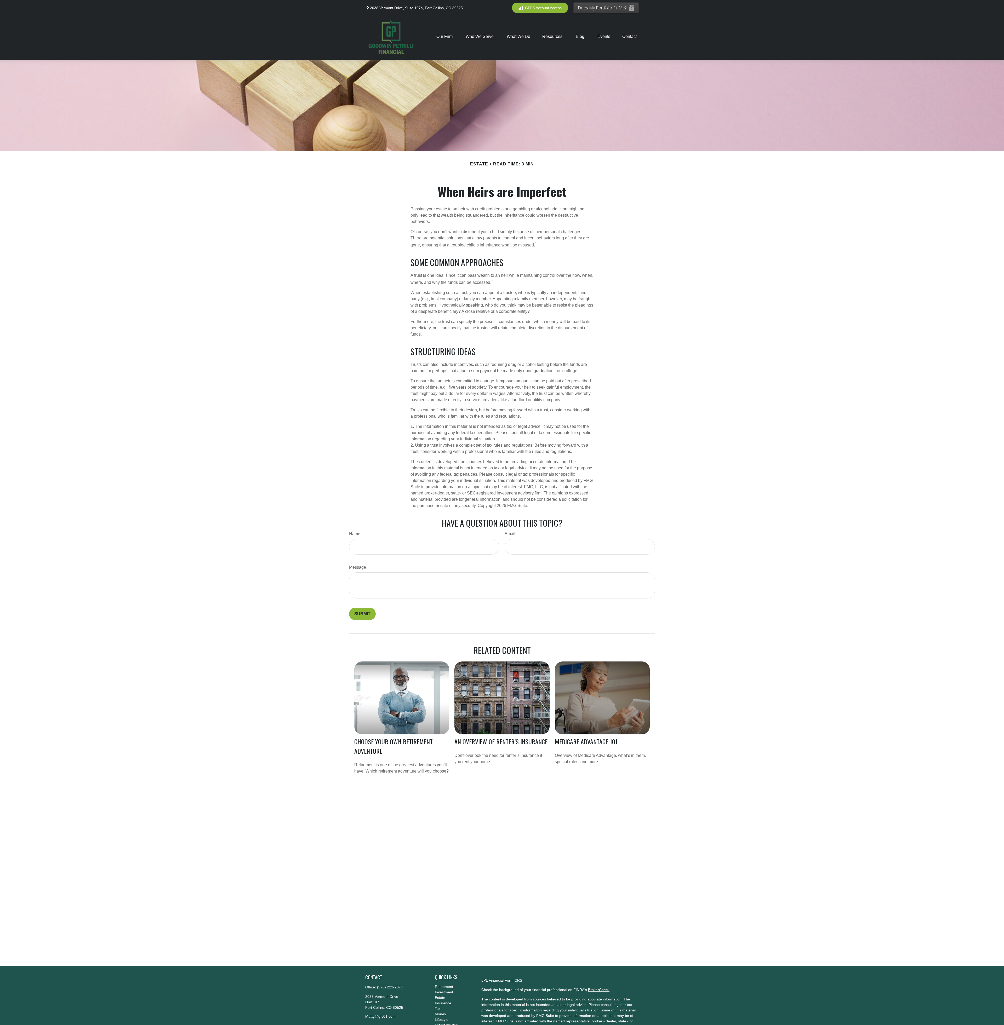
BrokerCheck (598, 990)
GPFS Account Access (543, 8)
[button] (445, 36)
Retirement (444, 986)
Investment (444, 992)
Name (354, 534)
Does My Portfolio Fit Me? (602, 8)
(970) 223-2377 (390, 987)
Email (510, 534)
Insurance (443, 1003)
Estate (440, 997)
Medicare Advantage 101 (586, 741)
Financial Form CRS (505, 980)
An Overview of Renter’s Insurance (500, 741)
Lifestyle (441, 1019)
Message (357, 567)
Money (440, 1014)
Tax (438, 1008)
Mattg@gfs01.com (380, 1016)
